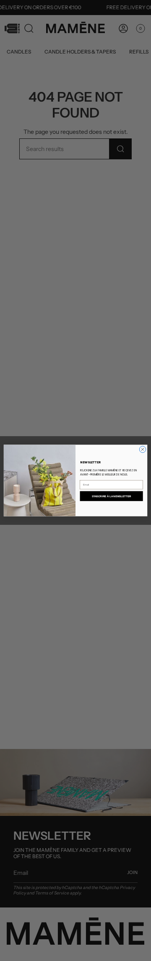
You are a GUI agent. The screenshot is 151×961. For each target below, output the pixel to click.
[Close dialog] (142, 449)
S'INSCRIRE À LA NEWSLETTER (111, 496)
